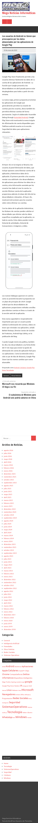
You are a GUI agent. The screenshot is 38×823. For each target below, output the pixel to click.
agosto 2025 (8, 485)
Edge (3, 682)
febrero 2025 (9, 503)
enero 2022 (8, 612)
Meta (19, 690)
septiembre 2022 (10, 588)
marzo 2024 (8, 535)
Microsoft (28, 689)
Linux (9, 690)
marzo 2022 (8, 606)
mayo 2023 (8, 565)
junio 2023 (8, 562)
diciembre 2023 (10, 544)
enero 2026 (8, 471)
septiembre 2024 (10, 518)
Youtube (29, 717)
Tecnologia (10, 370)
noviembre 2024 (10, 512)
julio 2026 (7, 453)
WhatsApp (7, 717)
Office (22, 694)
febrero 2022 (9, 609)
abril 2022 (7, 603)
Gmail (22, 682)
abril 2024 (7, 532)
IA (21, 685)
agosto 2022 (8, 591)
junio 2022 (8, 597)
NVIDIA (18, 694)
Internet (4, 690)
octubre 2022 (9, 585)
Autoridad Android (21, 117)
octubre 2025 (9, 480)
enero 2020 (8, 620)
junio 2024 (8, 526)
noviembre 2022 (10, 582)
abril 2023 (7, 568)
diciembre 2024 (10, 509)
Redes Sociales (9, 652)
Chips (27, 671)
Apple (5, 670)
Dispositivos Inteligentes (23, 678)
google (28, 681)
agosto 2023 (8, 556)
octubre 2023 (9, 550)
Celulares (23, 367)
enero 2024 (8, 541)
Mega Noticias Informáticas (18, 13)
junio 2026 (8, 456)
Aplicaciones (27, 666)
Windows (21, 717)
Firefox (8, 682)
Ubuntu (29, 712)
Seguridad (14, 702)
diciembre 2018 (10, 629)
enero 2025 (8, 506)
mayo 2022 (8, 600)
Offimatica (28, 694)
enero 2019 (8, 626)
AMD (3, 666)
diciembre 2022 (10, 579)
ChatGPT (22, 671)
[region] (19, 417)
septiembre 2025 (10, 482)
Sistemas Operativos (11, 655)
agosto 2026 (8, 450)
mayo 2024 (8, 529)
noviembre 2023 (10, 547)
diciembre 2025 (10, 474)
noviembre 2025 (10, 477)
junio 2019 (8, 623)
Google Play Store (8, 686)
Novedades (8, 646)
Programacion (7, 698)
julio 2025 (7, 488)
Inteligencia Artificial (11, 643)
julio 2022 (7, 594)
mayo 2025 (8, 494)
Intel (30, 686)
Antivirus (18, 666)
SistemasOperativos (14, 706)
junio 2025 (8, 491)
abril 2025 (7, 497)
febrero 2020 (9, 617)
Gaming (13, 682)
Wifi (14, 717)
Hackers (17, 686)
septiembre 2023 (10, 553)
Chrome (5, 674)
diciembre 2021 (10, 615)
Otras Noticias (16, 375)
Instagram (25, 686)
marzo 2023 (8, 571)
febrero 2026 (9, 468)
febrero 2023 (9, 573)
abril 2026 (7, 462)
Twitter (24, 712)
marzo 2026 (8, 465)
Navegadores (8, 694)
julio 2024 (7, 524)
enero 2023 (8, 576)
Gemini (19, 682)
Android (16, 367)
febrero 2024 (9, 538)
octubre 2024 (9, 515)
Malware (15, 690)
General (6, 375)
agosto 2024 (8, 521)
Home (6, 763)
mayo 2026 (8, 459)
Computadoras (16, 674)
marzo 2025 (8, 500)
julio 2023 (7, 559)
